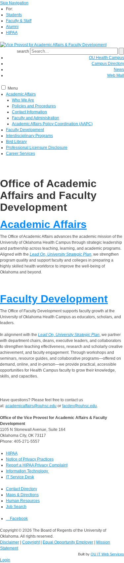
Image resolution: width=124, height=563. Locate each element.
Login (5, 560)
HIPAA (12, 32)
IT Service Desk (20, 477)
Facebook (18, 518)
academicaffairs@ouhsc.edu (31, 406)
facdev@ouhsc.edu (79, 406)
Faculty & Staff (18, 20)
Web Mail (115, 75)
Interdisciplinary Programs (29, 135)
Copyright (31, 542)
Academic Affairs (21, 94)
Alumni (12, 26)
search (23, 51)
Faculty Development (25, 129)
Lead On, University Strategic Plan (60, 254)
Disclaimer (9, 542)
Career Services (20, 153)
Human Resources (23, 500)
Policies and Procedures (34, 106)
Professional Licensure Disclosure (36, 147)
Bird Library (16, 141)
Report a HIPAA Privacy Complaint (36, 465)
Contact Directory (21, 489)
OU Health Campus (106, 57)
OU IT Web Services (107, 554)
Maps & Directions (22, 495)
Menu (13, 88)
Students (14, 15)
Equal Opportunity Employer (68, 542)
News (119, 69)
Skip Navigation (14, 3)
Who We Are (23, 100)
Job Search (16, 506)
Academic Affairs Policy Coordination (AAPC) (52, 124)
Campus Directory (108, 63)
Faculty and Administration (35, 118)
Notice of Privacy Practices (30, 459)
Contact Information (29, 112)
